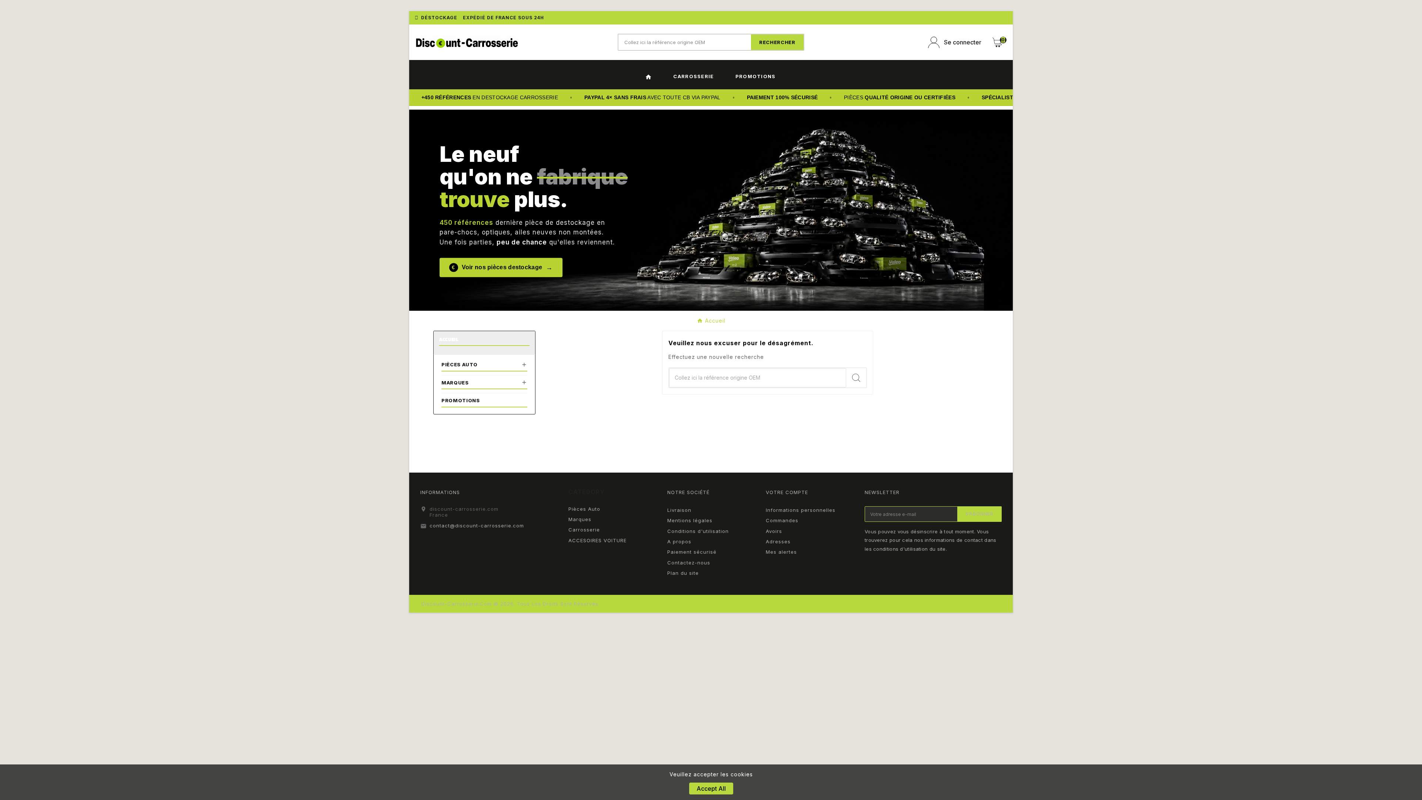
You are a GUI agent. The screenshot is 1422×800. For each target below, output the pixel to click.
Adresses (778, 541)
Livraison (679, 510)
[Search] (777, 42)
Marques (455, 383)
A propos (679, 541)
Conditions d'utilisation (698, 531)
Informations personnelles (800, 510)
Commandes (782, 520)
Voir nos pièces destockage (502, 267)
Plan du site (683, 573)
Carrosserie (584, 530)
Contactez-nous (688, 563)
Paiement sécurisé (692, 552)
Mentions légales (689, 520)
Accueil (448, 339)
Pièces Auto (459, 364)
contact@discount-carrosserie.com (477, 526)
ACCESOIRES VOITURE (597, 540)
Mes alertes (781, 552)
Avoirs (774, 531)
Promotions (460, 400)
